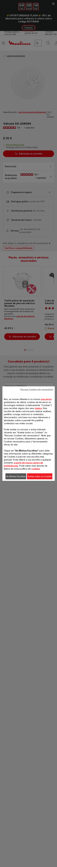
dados (38, 408)
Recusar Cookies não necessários (36, 389)
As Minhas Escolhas (16, 476)
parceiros (46, 399)
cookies (35, 468)
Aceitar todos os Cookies (40, 476)
